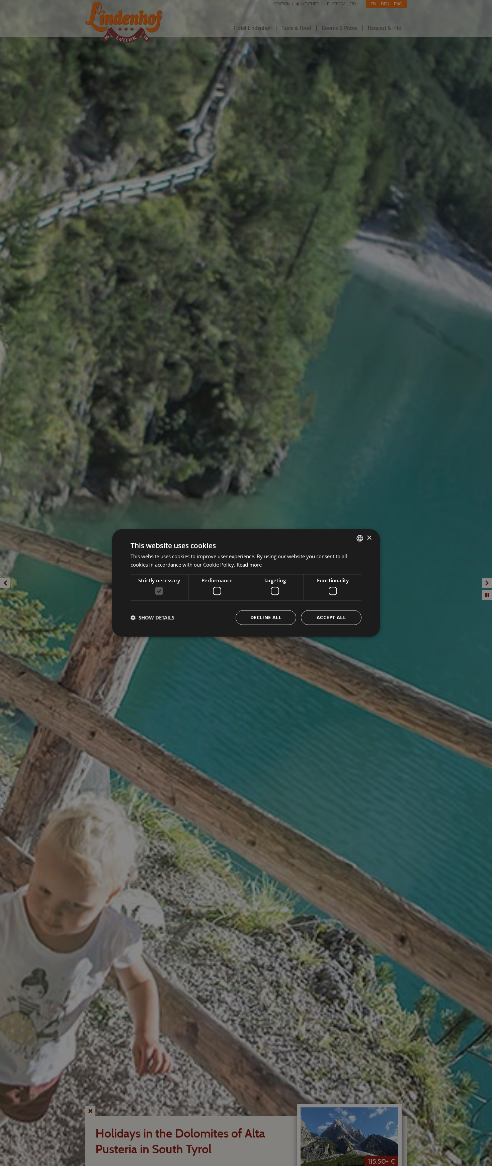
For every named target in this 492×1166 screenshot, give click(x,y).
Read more (249, 564)
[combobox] (359, 538)
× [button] (369, 537)
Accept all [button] (331, 617)
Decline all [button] (265, 617)
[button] (152, 618)
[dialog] (246, 583)
